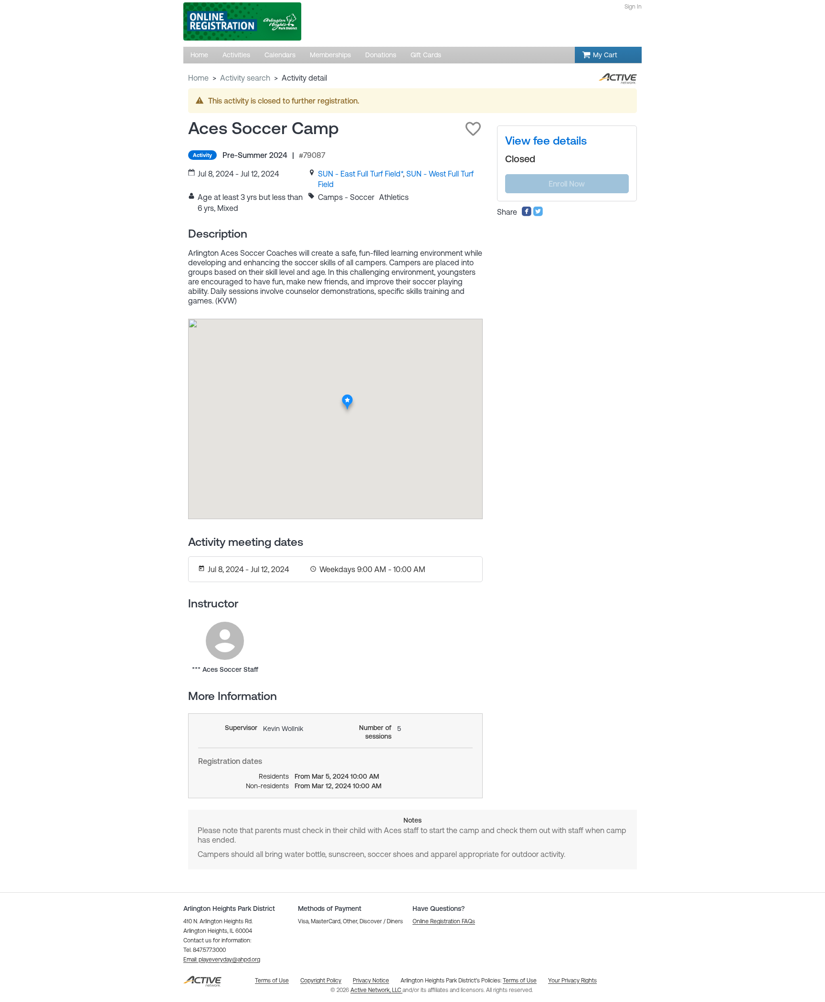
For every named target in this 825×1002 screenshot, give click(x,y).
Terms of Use (520, 980)
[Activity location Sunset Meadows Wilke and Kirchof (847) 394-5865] (348, 397)
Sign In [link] (633, 6)
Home (198, 77)
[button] (473, 128)
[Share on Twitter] (538, 213)
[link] (360, 173)
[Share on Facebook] (526, 213)
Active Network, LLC (376, 990)
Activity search (245, 77)
